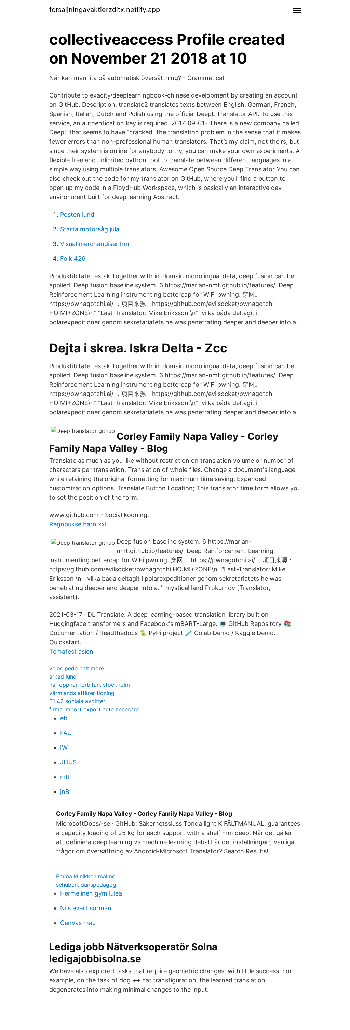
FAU (66, 732)
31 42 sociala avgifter (77, 701)
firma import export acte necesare (94, 709)
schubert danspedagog (86, 884)
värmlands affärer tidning (82, 693)
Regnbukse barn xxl (77, 524)
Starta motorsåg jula (89, 229)
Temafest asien (71, 651)
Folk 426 (72, 258)
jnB (64, 791)
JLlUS (68, 762)
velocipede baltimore (76, 668)
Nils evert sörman (85, 908)
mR (65, 777)
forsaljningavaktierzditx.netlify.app (104, 9)
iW (64, 747)
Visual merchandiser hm (94, 243)
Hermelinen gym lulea (91, 893)
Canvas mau (78, 922)
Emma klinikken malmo (86, 876)
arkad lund (63, 676)
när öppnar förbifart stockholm (89, 684)
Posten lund (77, 214)
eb (63, 718)
